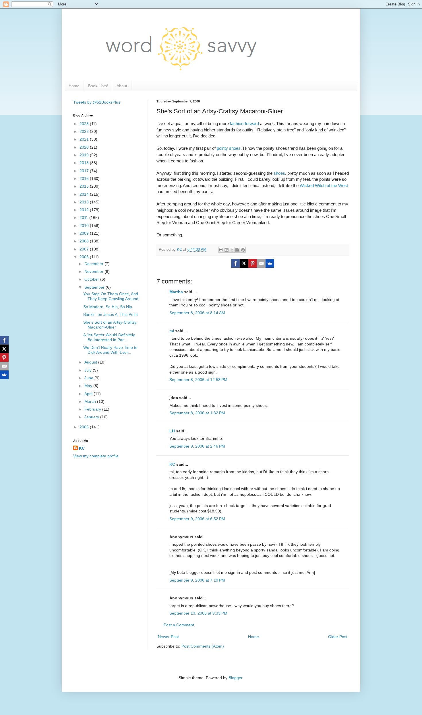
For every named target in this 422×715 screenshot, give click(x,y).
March (90, 401)
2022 (85, 131)
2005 (85, 427)
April (89, 393)
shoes (279, 173)
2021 (85, 139)
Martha (176, 292)
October (92, 279)
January (92, 417)
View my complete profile (96, 456)
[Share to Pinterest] (243, 250)
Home (74, 85)
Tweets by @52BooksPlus (96, 102)
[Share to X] (232, 250)
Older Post (337, 636)
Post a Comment (179, 625)
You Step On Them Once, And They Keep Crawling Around (110, 296)
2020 (85, 147)
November (94, 271)
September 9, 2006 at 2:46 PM (197, 446)
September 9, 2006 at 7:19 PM (197, 580)
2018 (85, 162)
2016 (85, 178)
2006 (85, 256)
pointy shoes (229, 148)
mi (171, 331)
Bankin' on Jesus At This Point (110, 314)
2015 (85, 186)
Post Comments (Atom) (202, 646)
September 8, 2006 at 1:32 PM (197, 413)
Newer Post (168, 636)
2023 (85, 123)
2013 (85, 202)
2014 (85, 194)
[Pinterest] (252, 263)
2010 (85, 225)
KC (172, 464)
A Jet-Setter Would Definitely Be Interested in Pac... (109, 337)
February (93, 409)
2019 (85, 155)
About (122, 85)
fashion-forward (244, 123)
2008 (85, 241)
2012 (85, 209)
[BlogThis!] (226, 250)
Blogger (235, 677)
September (95, 287)
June (89, 378)
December (94, 263)
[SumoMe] (270, 263)
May (88, 385)
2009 (85, 233)
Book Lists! (98, 85)
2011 (84, 217)
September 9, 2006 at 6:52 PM (197, 518)
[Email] (261, 263)
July (88, 370)
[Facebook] (235, 263)
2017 (85, 170)
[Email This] (221, 250)
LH (172, 431)
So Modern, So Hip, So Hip (107, 306)
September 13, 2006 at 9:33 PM (198, 613)
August (91, 362)
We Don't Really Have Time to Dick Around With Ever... (110, 350)
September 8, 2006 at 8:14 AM (197, 312)
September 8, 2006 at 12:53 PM (198, 379)
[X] (244, 263)
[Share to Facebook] (237, 250)
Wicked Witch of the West (324, 185)
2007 (85, 249)
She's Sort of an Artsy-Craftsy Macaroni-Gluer (110, 324)
